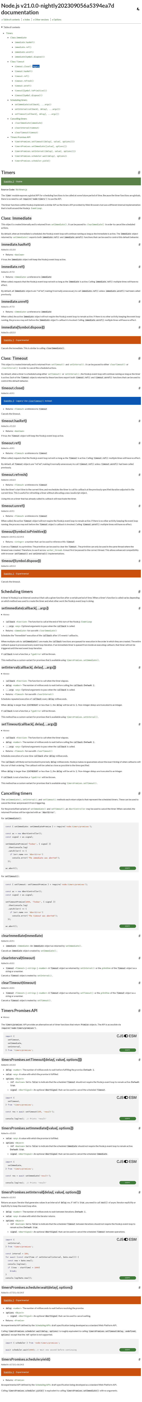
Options (56, 19)
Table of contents (11, 19)
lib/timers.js (21, 189)
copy (127, 868)
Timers (9, 33)
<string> (31, 968)
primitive (106, 968)
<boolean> (19, 255)
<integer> (19, 542)
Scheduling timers (18, 100)
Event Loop (36, 208)
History (6, 614)
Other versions (41, 19)
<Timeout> (19, 409)
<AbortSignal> (25, 1090)
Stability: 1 (9, 340)
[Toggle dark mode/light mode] (138, 9)
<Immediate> (20, 277)
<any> (18, 626)
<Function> (21, 622)
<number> (17, 685)
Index (26, 19)
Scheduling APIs (43, 1325)
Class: (18, 37)
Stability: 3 (9, 400)
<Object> (19, 1079)
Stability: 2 (9, 181)
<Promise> (19, 1320)
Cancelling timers (18, 118)
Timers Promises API (20, 137)
